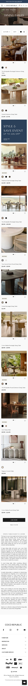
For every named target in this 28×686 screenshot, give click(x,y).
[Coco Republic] (12, 5)
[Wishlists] (24, 6)
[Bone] (6, 260)
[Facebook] (3, 630)
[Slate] (6, 177)
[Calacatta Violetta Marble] (2, 467)
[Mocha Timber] (6, 110)
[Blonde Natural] (2, 110)
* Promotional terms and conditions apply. (14, 679)
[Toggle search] (4, 5)
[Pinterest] (17, 630)
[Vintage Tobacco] (2, 67)
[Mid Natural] (6, 426)
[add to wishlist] (25, 63)
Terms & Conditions (14, 676)
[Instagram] (10, 630)
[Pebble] (2, 260)
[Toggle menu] (1, 5)
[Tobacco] (9, 177)
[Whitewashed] (2, 177)
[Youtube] (24, 630)
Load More (14, 520)
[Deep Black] (2, 426)
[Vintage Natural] (6, 67)
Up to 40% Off (18, 1)
